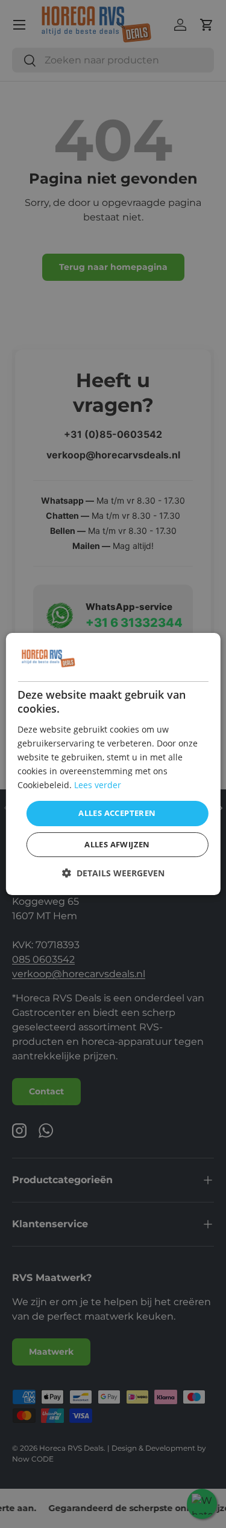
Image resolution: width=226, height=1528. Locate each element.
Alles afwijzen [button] (117, 844)
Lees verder (97, 785)
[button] (113, 873)
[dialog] (112, 764)
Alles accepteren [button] (116, 812)
